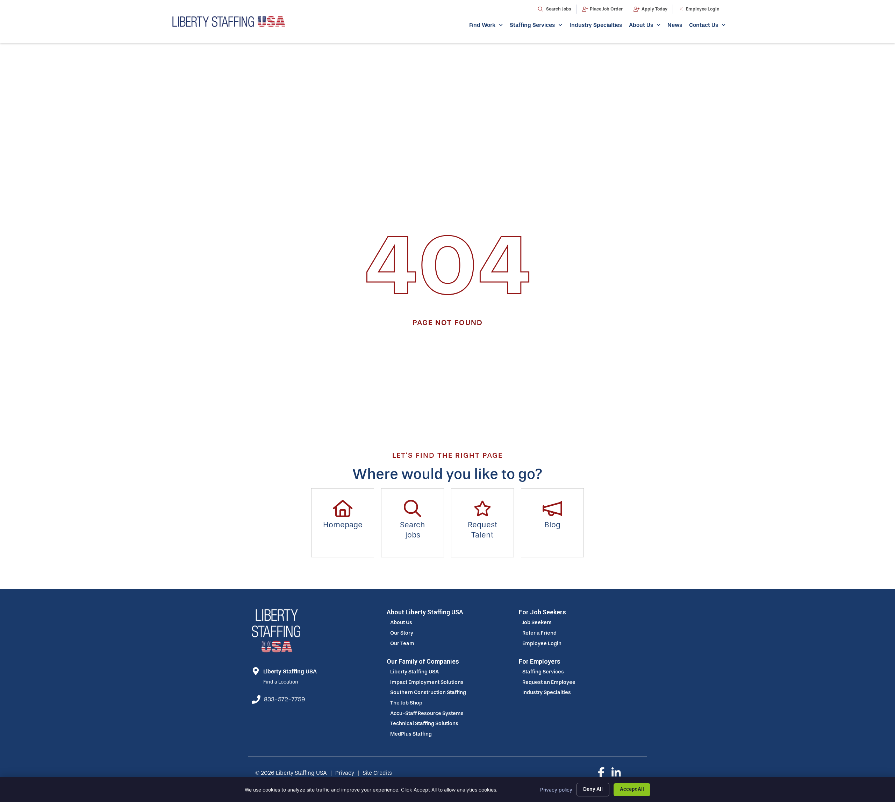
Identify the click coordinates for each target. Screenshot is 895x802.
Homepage (343, 524)
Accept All (632, 789)
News (674, 25)
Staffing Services (532, 25)
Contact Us (703, 25)
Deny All (593, 789)
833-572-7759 (284, 699)
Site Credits (377, 773)
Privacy (344, 773)
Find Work (482, 25)
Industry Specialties (596, 25)
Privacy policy (556, 790)
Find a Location (280, 682)
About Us (641, 25)
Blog (552, 524)
